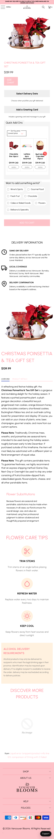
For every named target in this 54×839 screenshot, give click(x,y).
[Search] (43, 7)
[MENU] (1, 7)
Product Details (19, 379)
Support (45, 833)
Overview (5, 379)
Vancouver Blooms (20, 828)
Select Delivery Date (27, 93)
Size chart (10, 81)
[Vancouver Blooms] (27, 7)
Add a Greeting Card (27, 109)
